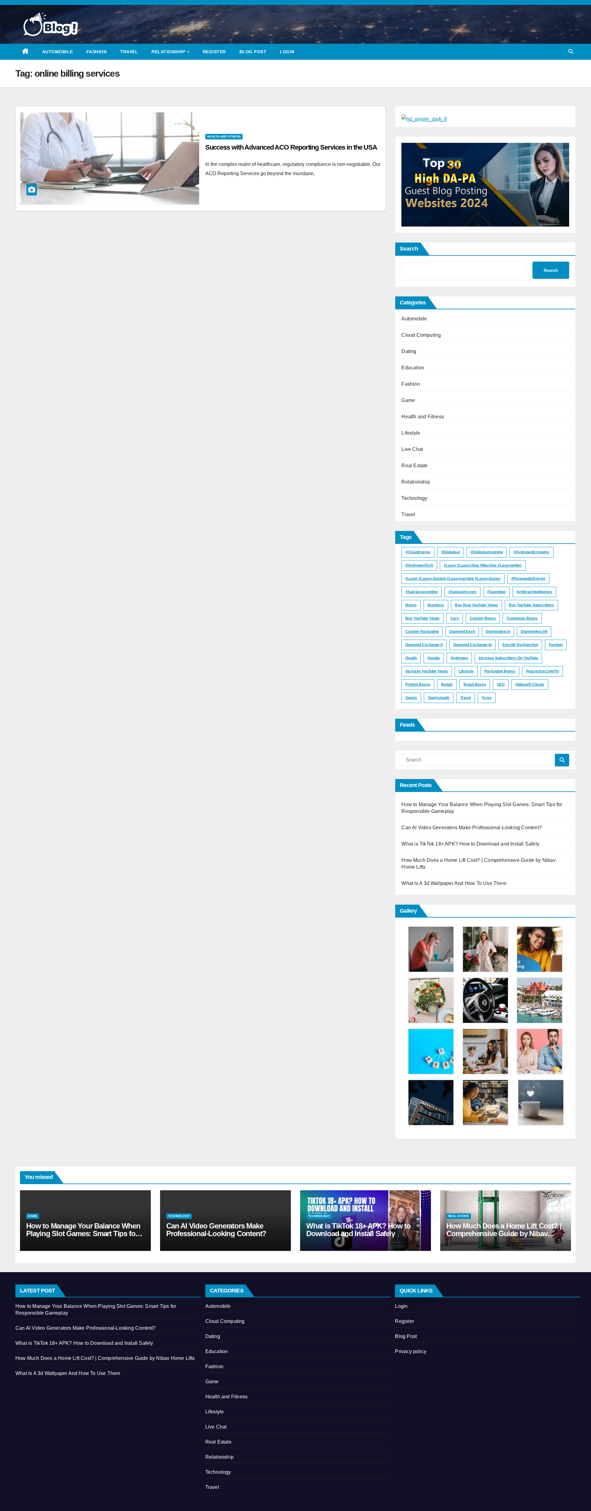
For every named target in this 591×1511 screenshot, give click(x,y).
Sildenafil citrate (529, 684)
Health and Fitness (224, 136)
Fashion (96, 51)
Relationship (169, 51)
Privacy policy (410, 1351)
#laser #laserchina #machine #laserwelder (483, 565)
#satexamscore (462, 592)
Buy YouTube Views (422, 618)
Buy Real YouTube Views (476, 605)
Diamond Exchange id (472, 645)
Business (436, 605)
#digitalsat (450, 552)
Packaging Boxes (499, 671)
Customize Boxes (522, 618)
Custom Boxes (483, 618)
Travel (129, 51)
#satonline (496, 592)
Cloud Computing (421, 335)
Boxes (411, 605)
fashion (556, 645)
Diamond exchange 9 (424, 645)
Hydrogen (459, 658)
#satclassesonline (421, 592)
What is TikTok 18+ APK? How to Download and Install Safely (470, 843)
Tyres (487, 698)
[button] (570, 51)
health (411, 658)
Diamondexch (498, 631)
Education (412, 367)
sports (411, 698)
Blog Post (253, 51)
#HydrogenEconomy (531, 552)
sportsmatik (438, 698)
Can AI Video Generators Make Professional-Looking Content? (471, 827)
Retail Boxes (475, 684)
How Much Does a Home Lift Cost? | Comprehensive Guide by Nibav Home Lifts (503, 1233)
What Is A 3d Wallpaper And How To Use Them (453, 883)
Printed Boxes (417, 684)
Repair (447, 684)
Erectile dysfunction (520, 645)
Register (214, 51)
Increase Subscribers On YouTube (508, 658)
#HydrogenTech (419, 565)
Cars (454, 618)
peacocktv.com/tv (542, 671)
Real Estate (414, 465)
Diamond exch (462, 631)
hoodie (434, 658)
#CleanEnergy (417, 552)
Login (287, 51)
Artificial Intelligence (534, 592)
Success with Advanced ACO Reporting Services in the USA (291, 147)
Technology (414, 498)
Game (408, 400)
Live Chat (412, 449)
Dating (408, 351)
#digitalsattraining (487, 552)
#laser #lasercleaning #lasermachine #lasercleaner (453, 579)
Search (409, 249)
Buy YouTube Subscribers (531, 605)
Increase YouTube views (426, 671)
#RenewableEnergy (528, 579)
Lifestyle (410, 433)
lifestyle (466, 671)
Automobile (57, 51)
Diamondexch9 (534, 631)
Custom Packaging (422, 631)
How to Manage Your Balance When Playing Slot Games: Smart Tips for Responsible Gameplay (83, 1233)
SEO (501, 684)
